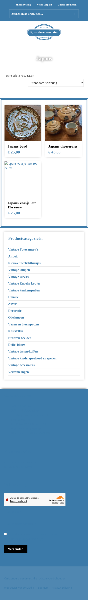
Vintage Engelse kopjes (24, 283)
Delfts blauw (17, 344)
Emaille (13, 297)
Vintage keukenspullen (24, 290)
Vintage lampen (19, 270)
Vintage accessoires (21, 365)
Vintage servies (18, 276)
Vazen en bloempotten (23, 324)
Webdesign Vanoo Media (19, 587)
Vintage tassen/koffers (23, 351)
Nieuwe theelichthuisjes (24, 263)
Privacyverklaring (62, 587)
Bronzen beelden (20, 338)
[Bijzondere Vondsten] (44, 33)
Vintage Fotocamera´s (23, 249)
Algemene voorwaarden (20, 462)
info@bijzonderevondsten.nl (29, 415)
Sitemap (43, 587)
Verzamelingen (18, 372)
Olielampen (16, 317)
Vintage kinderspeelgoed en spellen (32, 358)
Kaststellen (15, 331)
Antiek (13, 256)
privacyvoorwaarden (24, 539)
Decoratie (14, 310)
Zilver (12, 303)
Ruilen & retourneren (18, 467)
